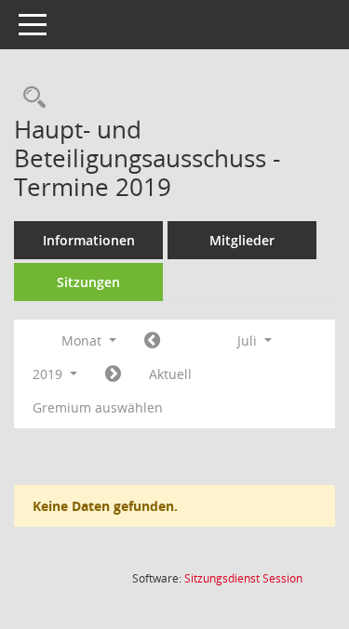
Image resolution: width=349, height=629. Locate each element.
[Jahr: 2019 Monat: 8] (113, 374)
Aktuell (170, 374)
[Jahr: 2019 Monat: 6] (152, 341)
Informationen (89, 240)
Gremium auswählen (98, 407)
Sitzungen (88, 282)
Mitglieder (242, 240)
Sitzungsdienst (243, 578)
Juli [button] (249, 340)
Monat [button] (83, 340)
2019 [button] (49, 374)
